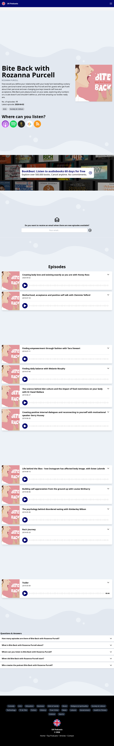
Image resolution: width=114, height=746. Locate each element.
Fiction (33, 710)
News (64, 710)
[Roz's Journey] (11, 535)
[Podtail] (21, 124)
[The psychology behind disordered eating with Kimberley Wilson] (11, 515)
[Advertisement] (57, 26)
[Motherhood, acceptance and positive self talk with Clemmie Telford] (11, 301)
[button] (111, 3)
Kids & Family (53, 706)
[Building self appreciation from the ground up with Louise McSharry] (11, 495)
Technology (11, 710)
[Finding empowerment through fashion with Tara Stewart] (11, 354)
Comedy (11, 706)
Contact (70, 736)
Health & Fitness (100, 710)
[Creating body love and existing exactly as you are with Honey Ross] (11, 280)
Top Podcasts (52, 736)
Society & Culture (16, 109)
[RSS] (37, 124)
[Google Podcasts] (29, 124)
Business (40, 706)
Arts (4, 109)
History (43, 710)
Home (42, 736)
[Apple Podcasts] (5, 124)
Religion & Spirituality (79, 706)
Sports (61, 714)
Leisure (73, 710)
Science (52, 714)
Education (29, 706)
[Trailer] (11, 588)
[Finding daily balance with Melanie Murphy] (11, 374)
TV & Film (23, 710)
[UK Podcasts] (57, 722)
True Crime (54, 710)
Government (85, 710)
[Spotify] (13, 124)
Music (64, 706)
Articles (63, 736)
